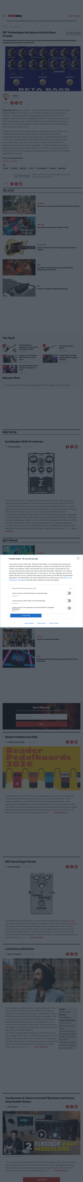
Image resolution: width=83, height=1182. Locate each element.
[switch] (68, 593)
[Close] (79, 559)
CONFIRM (26, 615)
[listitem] (41, 588)
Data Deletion (29, 623)
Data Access (41, 623)
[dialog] (41, 591)
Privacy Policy (53, 623)
